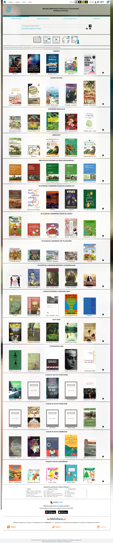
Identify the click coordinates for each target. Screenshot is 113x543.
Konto (30, 2)
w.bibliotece (49, 522)
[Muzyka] (66, 43)
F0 (95, 2)
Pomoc (24, 2)
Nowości (11, 2)
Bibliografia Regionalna (43, 18)
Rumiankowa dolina (71, 493)
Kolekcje (39, 28)
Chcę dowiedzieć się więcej (49, 541)
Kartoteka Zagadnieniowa (70, 18)
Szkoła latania (49, 492)
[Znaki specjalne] (90, 29)
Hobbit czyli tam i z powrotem (52, 496)
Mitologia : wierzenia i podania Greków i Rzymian (35, 492)
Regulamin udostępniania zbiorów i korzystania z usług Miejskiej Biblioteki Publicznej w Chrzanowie (32, 47)
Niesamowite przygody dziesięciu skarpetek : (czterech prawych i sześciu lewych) (62, 495)
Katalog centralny (16, 18)
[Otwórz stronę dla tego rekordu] (15, 64)
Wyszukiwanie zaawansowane (29, 28)
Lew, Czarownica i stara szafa (32, 493)
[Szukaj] (90, 26)
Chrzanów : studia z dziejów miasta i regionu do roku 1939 (37, 496)
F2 (102, 2)
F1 (98, 2)
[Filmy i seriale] (56, 43)
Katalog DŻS (96, 18)
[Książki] (37, 43)
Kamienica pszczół (70, 492)
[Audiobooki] (47, 43)
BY (86, 2)
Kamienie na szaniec (30, 495)
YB (83, 2)
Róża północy (70, 496)
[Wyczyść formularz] (86, 29)
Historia (18, 2)
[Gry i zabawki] (75, 43)
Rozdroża (69, 495)
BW (80, 2)
